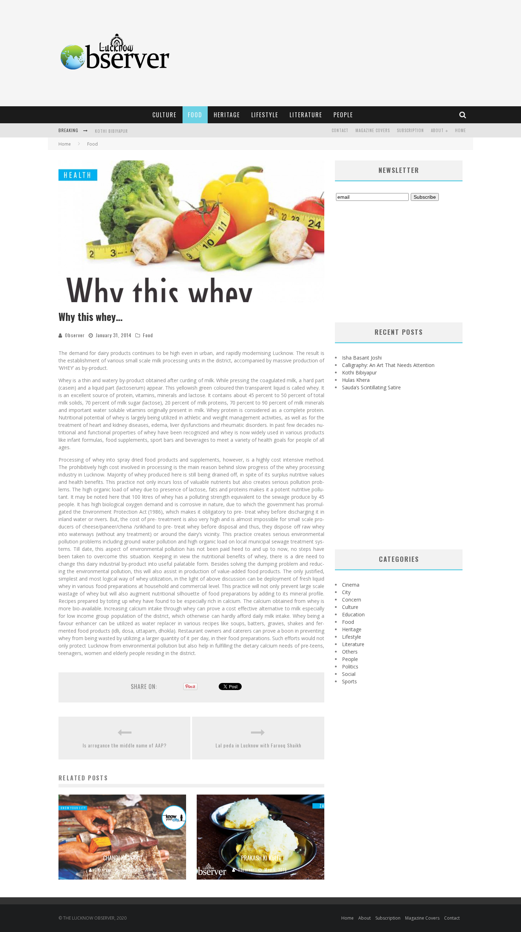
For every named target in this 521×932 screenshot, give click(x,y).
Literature (306, 115)
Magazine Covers (372, 130)
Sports (349, 681)
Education (353, 614)
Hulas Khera (356, 380)
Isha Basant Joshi (362, 357)
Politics (350, 666)
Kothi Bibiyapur (111, 131)
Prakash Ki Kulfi (260, 858)
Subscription (410, 130)
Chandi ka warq (122, 858)
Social (348, 674)
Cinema (350, 584)
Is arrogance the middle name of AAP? (125, 745)
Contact (340, 130)
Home (460, 130)
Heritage (227, 115)
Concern (351, 599)
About (437, 130)
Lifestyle (264, 115)
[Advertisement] (341, 53)
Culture (164, 115)
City (346, 592)
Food (195, 115)
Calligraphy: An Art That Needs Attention (388, 365)
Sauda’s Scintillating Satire (371, 387)
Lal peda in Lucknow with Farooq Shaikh (258, 745)
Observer (75, 335)
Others (350, 651)
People (343, 115)
